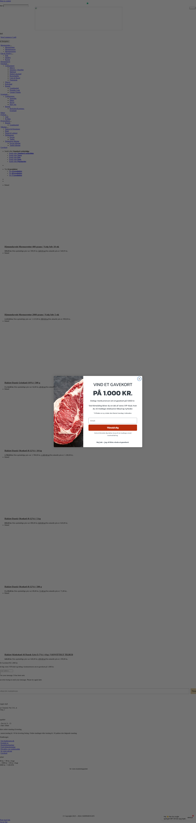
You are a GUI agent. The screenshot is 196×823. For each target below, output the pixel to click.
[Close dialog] (139, 379)
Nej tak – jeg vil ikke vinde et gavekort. (113, 442)
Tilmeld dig (113, 427)
